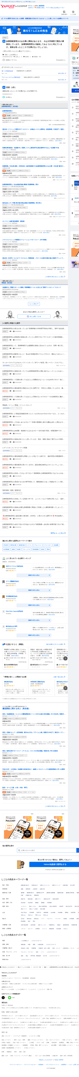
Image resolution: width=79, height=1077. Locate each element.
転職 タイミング (56, 885)
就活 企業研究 (53, 906)
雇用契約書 (66, 925)
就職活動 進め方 (25, 885)
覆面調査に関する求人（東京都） (16, 709)
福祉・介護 (22, 1051)
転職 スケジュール (45, 885)
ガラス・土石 (40, 1042)
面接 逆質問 (56, 899)
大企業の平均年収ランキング (10, 1022)
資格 (6, 54)
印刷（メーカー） (67, 1040)
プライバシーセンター (30, 1064)
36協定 (58, 925)
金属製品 (61, 1042)
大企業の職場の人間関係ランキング (37, 1025)
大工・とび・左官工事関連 (42, 1055)
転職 (29, 944)
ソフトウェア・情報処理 (19, 1036)
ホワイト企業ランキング (52, 1015)
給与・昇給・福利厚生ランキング (52, 1018)
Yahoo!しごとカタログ (8, 967)
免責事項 (63, 1064)
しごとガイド (32, 989)
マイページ (18, 978)
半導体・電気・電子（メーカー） (39, 1045)
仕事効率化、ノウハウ (68, 948)
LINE (13, 997)
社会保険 (53, 912)
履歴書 (22, 892)
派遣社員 (22, 545)
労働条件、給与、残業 (44, 948)
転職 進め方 (35, 885)
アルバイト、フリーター (27, 952)
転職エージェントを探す (46, 983)
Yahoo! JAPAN (58, 1060)
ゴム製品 (31, 1042)
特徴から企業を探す (15, 983)
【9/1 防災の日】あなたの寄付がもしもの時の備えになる (18, 1)
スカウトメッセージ (7, 978)
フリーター (47, 545)
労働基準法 (51, 925)
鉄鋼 (47, 1042)
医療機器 (25, 1045)
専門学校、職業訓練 (36, 955)
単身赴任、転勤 (25, 948)
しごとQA (73, 14)
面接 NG (23, 899)
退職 (34, 944)
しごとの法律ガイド (21, 989)
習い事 (45, 955)
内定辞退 (30, 902)
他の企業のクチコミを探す (55, 644)
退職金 (66, 912)
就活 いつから (32, 906)
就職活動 (23, 944)
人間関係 (37, 928)
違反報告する (61, 60)
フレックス (26, 549)
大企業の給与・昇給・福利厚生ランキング (13, 1027)
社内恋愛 (58, 928)
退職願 (42, 902)
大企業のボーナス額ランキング (29, 1022)
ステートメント (52, 1064)
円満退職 (49, 902)
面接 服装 (30, 899)
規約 (40, 1064)
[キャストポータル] (18, 826)
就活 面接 (42, 909)
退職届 (36, 902)
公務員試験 (40, 944)
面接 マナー (38, 899)
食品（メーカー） (7, 1040)
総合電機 (53, 1045)
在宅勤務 (6, 549)
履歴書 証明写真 (70, 892)
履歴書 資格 (60, 892)
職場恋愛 (51, 928)
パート (29, 545)
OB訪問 (61, 906)
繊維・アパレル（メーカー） (36, 1040)
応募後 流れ (29, 895)
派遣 (37, 952)
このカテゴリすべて (36, 940)
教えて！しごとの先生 (24, 967)
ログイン (31, 7)
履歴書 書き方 (30, 892)
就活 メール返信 (33, 909)
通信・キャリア (6, 1036)
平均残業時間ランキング (8, 1018)
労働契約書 (74, 925)
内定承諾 (23, 902)
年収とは (45, 915)
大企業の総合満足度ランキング (48, 1022)
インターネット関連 (34, 1036)
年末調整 (60, 912)
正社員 (5, 545)
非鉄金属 (54, 1042)
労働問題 (33, 948)
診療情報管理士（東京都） (10, 106)
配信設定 (32, 978)
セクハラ (30, 928)
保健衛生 (9, 1051)
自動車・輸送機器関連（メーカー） (11, 1048)
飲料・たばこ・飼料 (19, 1040)
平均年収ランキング (7, 1015)
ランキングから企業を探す (29, 983)
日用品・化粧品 (6, 1042)
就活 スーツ (24, 909)
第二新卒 (72, 885)
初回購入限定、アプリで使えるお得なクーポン (50, 7)
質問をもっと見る (57, 533)
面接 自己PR (47, 899)
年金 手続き (24, 912)
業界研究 (28, 889)
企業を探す (64, 14)
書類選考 (36, 895)
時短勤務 (36, 549)
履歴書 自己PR (40, 892)
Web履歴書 (25, 978)
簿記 (27, 955)
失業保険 (31, 912)
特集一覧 (49, 989)
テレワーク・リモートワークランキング (29, 1018)
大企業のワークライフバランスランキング (13, 1025)
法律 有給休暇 (24, 925)
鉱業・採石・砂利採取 (66, 1055)
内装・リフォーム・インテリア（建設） (21, 1055)
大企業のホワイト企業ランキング (69, 1022)
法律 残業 (33, 925)
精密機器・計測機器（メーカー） (11, 1045)
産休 (42, 549)
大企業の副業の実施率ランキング (37, 1027)
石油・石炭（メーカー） (19, 1042)
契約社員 (13, 545)
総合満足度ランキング (36, 1015)
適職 (22, 889)
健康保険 (46, 912)
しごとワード (41, 989)
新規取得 (41, 5)
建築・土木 (5, 1055)
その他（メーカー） (29, 1048)
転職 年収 (42, 889)
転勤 (18, 549)
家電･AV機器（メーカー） (66, 1045)
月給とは (30, 915)
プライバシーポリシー (15, 1064)
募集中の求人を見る (34, 575)
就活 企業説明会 (43, 906)
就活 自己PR (69, 906)
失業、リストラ (56, 948)
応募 (22, 895)
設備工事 (55, 1055)
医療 (3, 1051)
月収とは (23, 915)
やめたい (65, 928)
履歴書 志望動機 (51, 892)
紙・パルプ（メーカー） (53, 1040)
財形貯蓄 (73, 912)
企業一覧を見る (58, 677)
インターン (24, 906)
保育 (15, 1051)
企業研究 (35, 889)
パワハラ (23, 928)
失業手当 (39, 912)
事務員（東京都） (7, 283)
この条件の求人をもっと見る (54, 276)
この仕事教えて (13, 54)
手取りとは (38, 915)
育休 (48, 549)
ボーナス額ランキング (21, 1015)
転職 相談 (65, 885)
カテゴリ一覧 (37, 967)
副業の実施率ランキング (70, 1018)
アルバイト (37, 545)
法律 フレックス (42, 925)
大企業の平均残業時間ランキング (59, 1025)
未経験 (56, 545)
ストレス (44, 928)
